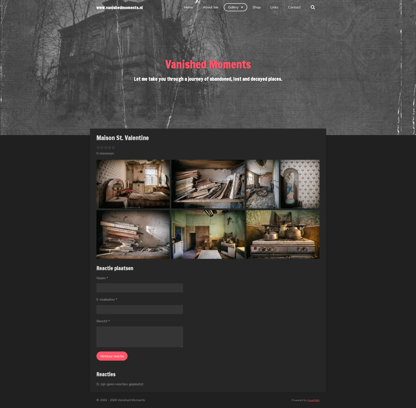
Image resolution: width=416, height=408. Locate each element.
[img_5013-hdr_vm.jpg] (133, 184)
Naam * (102, 278)
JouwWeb (313, 400)
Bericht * (103, 321)
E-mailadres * (106, 299)
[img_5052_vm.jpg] (283, 234)
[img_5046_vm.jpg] (208, 234)
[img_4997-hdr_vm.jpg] (262, 184)
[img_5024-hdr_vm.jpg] (208, 184)
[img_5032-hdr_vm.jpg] (300, 184)
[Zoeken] (313, 7)
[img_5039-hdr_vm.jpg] (133, 234)
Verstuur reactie (112, 356)
